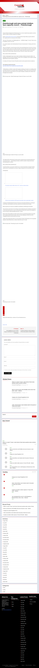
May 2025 (5, 552)
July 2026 (4, 522)
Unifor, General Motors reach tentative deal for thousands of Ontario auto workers (17, 512)
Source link (5, 324)
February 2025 (5, 558)
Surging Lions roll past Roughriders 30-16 (20, 397)
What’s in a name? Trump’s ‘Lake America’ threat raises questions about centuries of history (19, 506)
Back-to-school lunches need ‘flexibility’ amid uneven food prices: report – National (17, 508)
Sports (4, 589)
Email (5, 361)
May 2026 (5, 527)
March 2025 (5, 556)
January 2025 (5, 560)
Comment (6, 344)
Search (4, 414)
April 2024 (5, 579)
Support (31, 599)
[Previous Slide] (33, 471)
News (4, 20)
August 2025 (23, 625)
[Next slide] (35, 471)
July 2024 (4, 573)
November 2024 (6, 564)
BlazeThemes (13, 666)
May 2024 (5, 577)
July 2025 (22, 627)
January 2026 (5, 535)
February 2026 (5, 533)
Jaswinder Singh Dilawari (8, 27)
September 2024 (23, 648)
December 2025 (6, 537)
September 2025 (6, 543)
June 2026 (22, 604)
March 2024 (5, 581)
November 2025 (6, 539)
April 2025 (5, 554)
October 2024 (5, 566)
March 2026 (5, 531)
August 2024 (5, 571)
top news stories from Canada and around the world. (13, 65)
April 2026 (5, 529)
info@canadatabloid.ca (7, 609)
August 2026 (5, 520)
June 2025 (5, 550)
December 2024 (6, 562)
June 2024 (5, 575)
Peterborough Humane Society (10, 36)
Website (5, 365)
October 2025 (5, 541)
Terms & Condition (33, 601)
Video (4, 591)
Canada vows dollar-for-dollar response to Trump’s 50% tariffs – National (15, 514)
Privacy (31, 603)
